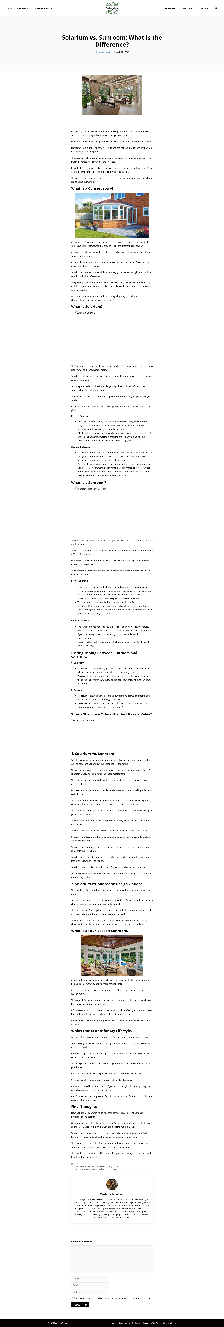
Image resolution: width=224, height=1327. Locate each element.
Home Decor (22, 8)
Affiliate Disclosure (132, 1323)
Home (9, 8)
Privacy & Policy (169, 1323)
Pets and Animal (168, 8)
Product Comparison (82, 1164)
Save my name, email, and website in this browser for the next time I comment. (113, 1298)
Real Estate (188, 8)
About (120, 1323)
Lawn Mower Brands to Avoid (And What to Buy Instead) (96, 1166)
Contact (146, 1323)
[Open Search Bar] (216, 8)
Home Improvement (44, 8)
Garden (204, 8)
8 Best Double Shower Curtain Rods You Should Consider (97, 1169)
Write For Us (156, 1323)
